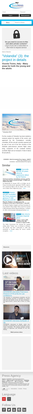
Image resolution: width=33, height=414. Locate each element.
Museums (8, 51)
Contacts (20, 388)
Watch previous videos (17, 332)
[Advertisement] (16, 94)
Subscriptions (14, 388)
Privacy (25, 388)
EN (4, 399)
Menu (7, 22)
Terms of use (5, 390)
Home (3, 51)
